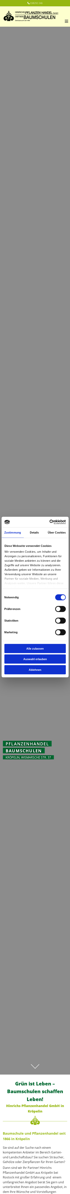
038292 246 (36, 3)
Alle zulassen (35, 648)
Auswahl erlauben (35, 659)
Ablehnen (35, 669)
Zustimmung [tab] (12, 532)
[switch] (60, 609)
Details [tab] (34, 532)
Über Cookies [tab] (57, 532)
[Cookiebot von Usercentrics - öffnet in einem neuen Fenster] (50, 522)
